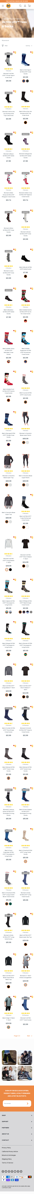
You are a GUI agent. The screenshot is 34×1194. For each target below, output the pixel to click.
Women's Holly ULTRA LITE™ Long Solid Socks (8, 937)
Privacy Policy (6, 1148)
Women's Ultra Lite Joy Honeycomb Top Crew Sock (8, 113)
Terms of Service (7, 1163)
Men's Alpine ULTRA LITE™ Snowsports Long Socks (8, 603)
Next (28, 1036)
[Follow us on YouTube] (15, 1171)
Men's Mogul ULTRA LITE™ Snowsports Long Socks (8, 645)
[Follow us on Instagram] (9, 1171)
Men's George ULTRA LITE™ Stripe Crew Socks (8, 435)
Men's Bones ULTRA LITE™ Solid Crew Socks (25, 769)
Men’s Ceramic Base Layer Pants (25, 477)
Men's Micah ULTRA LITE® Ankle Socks (25, 268)
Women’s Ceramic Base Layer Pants (25, 434)
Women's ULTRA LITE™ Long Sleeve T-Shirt (8, 560)
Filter (6, 46)
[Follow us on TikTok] (18, 1171)
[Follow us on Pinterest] (12, 1171)
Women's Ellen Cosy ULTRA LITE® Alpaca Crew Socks (25, 195)
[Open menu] (3, 6)
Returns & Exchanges (9, 1155)
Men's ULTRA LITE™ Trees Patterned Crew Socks (25, 518)
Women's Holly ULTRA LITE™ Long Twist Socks (25, 895)
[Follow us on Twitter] (6, 1171)
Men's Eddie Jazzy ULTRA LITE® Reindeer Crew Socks (8, 351)
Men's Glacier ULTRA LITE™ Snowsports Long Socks (25, 645)
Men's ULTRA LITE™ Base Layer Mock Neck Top (8, 977)
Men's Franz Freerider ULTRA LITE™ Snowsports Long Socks (8, 853)
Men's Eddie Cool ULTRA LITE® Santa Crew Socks (8, 391)
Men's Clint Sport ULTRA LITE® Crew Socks (25, 72)
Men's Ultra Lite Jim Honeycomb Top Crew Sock (25, 113)
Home (4, 19)
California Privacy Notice (10, 1151)
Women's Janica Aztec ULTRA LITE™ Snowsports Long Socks (8, 812)
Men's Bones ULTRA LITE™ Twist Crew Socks (8, 769)
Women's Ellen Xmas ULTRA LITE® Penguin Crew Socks (8, 195)
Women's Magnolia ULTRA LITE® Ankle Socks (25, 155)
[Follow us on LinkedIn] (21, 1171)
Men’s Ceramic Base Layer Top (8, 513)
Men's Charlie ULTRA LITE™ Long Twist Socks (25, 852)
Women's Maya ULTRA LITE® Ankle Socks (8, 156)
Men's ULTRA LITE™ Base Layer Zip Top (25, 936)
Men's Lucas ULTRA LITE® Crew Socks (26, 394)
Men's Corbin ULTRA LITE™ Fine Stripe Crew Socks (8, 730)
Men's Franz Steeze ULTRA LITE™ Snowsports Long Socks (25, 812)
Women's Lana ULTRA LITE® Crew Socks (8, 273)
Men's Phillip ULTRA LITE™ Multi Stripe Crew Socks (25, 603)
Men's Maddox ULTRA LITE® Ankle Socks (8, 312)
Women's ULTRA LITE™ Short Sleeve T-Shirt (26, 557)
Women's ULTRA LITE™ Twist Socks (25, 1019)
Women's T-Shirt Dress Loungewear (26, 976)
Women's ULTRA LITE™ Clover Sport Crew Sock (8, 75)
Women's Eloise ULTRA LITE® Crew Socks (25, 234)
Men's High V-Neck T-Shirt (8, 1019)
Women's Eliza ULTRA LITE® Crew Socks (8, 230)
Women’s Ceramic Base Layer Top (8, 477)
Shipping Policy (7, 1159)
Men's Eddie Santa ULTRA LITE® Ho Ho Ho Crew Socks (25, 312)
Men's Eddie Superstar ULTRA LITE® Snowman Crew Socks (25, 351)
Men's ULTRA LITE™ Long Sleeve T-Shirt (8, 687)
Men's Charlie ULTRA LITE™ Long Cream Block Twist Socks (8, 895)
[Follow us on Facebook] (3, 1171)
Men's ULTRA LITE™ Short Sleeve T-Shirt (25, 688)
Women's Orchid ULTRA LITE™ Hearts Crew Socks (25, 730)
